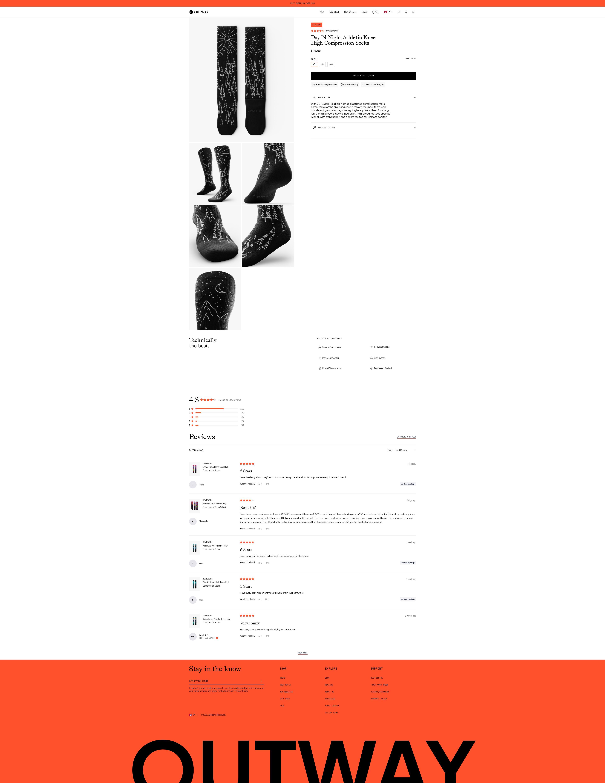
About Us (329, 692)
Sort (390, 450)
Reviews (329, 685)
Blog (327, 678)
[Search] (406, 12)
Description (324, 97)
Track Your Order (379, 685)
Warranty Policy (379, 699)
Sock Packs (285, 685)
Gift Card (285, 699)
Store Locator (332, 706)
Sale (282, 706)
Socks (282, 678)
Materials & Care (326, 127)
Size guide (410, 58)
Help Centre (377, 678)
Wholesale (330, 699)
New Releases (286, 692)
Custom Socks (331, 713)
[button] (216, 409)
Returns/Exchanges (380, 692)
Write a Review (407, 437)
